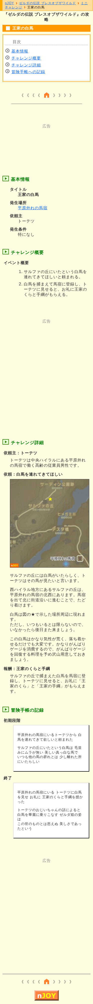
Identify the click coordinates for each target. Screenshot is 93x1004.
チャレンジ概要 (26, 58)
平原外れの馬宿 (32, 208)
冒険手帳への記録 (28, 72)
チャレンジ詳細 (26, 65)
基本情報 (19, 51)
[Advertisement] (46, 141)
